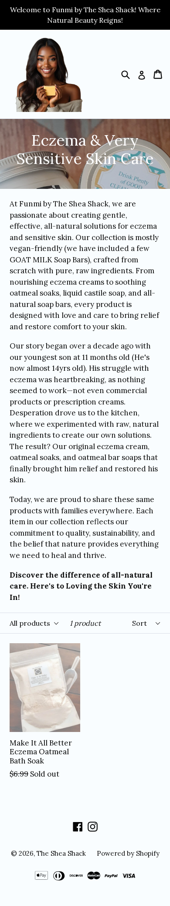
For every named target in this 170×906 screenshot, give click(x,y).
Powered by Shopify (128, 853)
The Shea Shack (61, 853)
